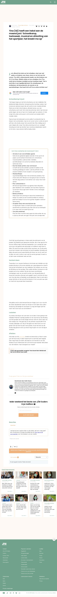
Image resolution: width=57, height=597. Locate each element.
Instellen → (44, 93)
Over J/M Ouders (6, 551)
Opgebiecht (23, 551)
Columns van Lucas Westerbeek (28, 571)
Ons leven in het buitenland (27, 560)
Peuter (40, 555)
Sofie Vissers (14, 25)
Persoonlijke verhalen (23, 25)
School (4, 585)
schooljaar (22, 336)
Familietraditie (24, 564)
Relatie (4, 583)
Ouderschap (6, 576)
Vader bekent (24, 555)
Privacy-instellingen (8, 588)
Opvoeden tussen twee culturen (28, 569)
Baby (40, 551)
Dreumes (41, 553)
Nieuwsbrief (5, 557)
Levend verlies (24, 557)
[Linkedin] (15, 393)
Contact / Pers (6, 555)
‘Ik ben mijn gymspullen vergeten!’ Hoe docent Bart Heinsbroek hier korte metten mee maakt (28, 351)
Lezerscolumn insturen (26, 576)
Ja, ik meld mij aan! (28, 415)
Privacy (41, 581)
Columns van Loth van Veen (27, 573)
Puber (40, 562)
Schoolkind (41, 560)
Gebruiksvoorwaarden (44, 578)
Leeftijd (41, 549)
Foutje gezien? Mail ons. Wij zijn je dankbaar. (21, 376)
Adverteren (5, 560)
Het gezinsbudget (25, 553)
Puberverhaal (24, 562)
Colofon (4, 553)
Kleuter (40, 557)
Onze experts (6, 562)
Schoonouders (24, 566)
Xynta (54, 593)
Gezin (4, 581)
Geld (4, 578)
